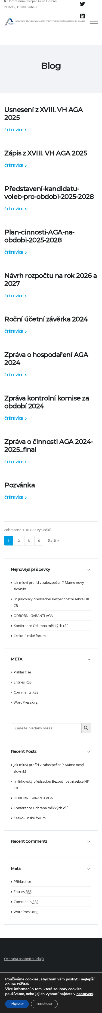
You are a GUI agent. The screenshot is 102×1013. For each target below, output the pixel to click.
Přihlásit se (22, 672)
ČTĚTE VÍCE (14, 130)
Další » (53, 540)
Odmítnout (44, 1004)
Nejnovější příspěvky (30, 569)
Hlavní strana (51, 75)
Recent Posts (23, 751)
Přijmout (17, 1004)
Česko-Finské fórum (30, 635)
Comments (26, 692)
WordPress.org (26, 702)
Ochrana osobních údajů (24, 958)
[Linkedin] (82, 16)
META (16, 659)
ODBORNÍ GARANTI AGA (33, 615)
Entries (23, 682)
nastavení (84, 994)
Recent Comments (29, 841)
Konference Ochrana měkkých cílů (41, 625)
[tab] (51, 572)
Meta (15, 868)
